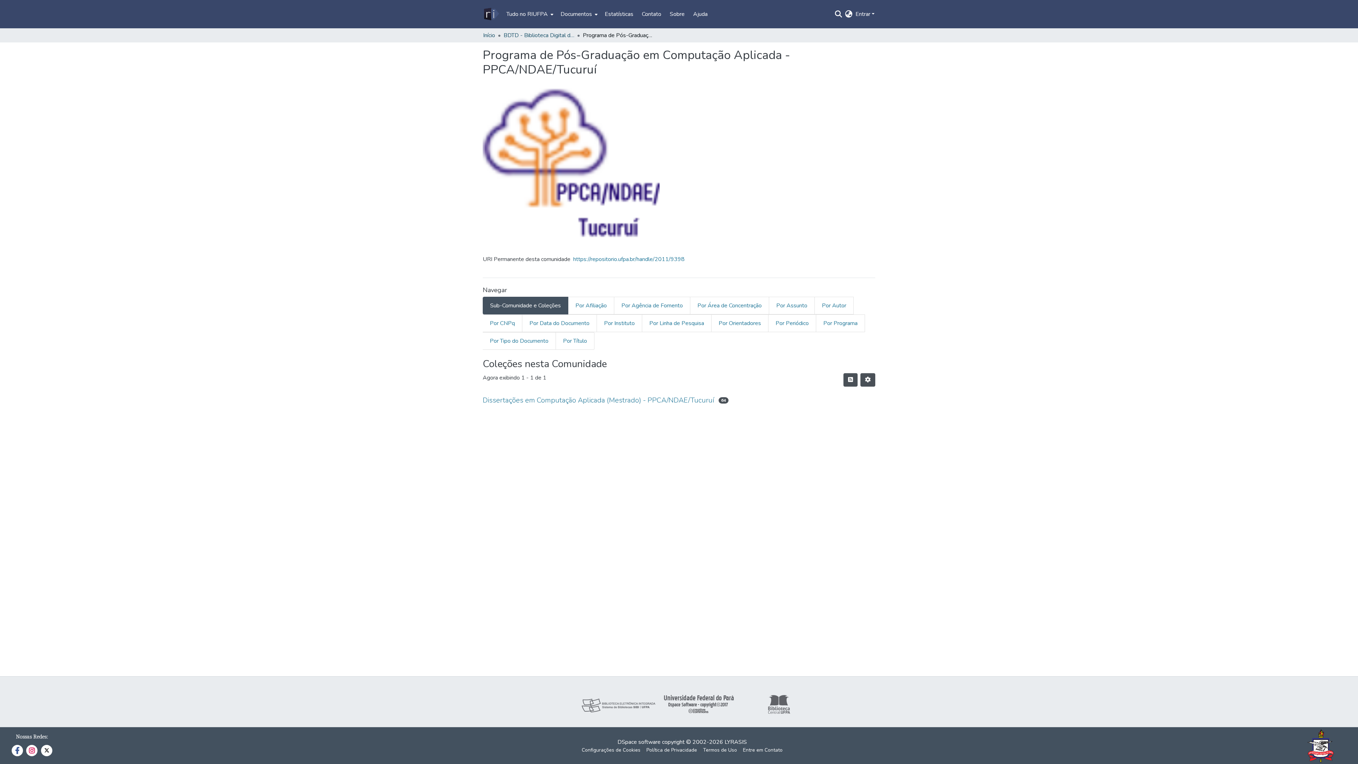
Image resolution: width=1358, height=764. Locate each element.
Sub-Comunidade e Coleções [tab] (525, 305)
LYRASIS (736, 742)
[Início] (491, 14)
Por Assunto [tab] (791, 305)
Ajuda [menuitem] (700, 14)
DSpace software (639, 742)
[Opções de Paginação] (867, 380)
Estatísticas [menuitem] (619, 14)
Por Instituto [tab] (619, 323)
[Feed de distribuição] (850, 380)
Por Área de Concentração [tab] (729, 305)
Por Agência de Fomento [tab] (652, 305)
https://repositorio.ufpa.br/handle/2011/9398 (629, 259)
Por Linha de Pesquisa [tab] (676, 323)
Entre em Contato (763, 750)
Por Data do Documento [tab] (559, 323)
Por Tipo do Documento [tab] (519, 341)
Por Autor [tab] (834, 305)
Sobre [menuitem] (677, 14)
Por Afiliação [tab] (591, 305)
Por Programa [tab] (840, 323)
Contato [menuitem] (651, 14)
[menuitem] (529, 14)
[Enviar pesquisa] (838, 14)
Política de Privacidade (671, 750)
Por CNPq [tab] (502, 323)
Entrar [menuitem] (862, 14)
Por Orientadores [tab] (740, 323)
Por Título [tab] (575, 341)
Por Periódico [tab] (792, 323)
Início (489, 35)
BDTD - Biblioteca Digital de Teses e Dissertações (539, 35)
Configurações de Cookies (611, 750)
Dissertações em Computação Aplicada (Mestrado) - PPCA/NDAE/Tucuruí (598, 400)
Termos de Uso (720, 750)
